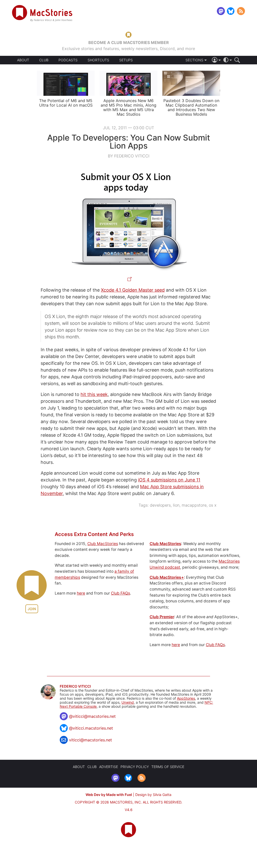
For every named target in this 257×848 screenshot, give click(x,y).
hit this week (94, 394)
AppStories (186, 698)
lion (176, 505)
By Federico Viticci (128, 155)
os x (212, 505)
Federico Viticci (75, 686)
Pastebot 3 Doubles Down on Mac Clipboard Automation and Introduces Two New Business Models (191, 107)
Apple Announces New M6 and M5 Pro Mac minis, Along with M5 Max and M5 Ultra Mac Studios (128, 107)
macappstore (194, 505)
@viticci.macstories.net (91, 728)
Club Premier (162, 616)
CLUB (43, 60)
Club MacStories (102, 543)
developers (160, 505)
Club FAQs (120, 593)
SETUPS (126, 60)
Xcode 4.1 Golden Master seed (133, 290)
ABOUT (23, 60)
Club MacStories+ (167, 577)
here (81, 593)
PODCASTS (68, 60)
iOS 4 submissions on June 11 (169, 479)
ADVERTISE (108, 767)
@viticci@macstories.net (92, 716)
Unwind (127, 702)
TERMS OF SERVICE (167, 767)
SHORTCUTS (98, 60)
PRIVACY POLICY (134, 767)
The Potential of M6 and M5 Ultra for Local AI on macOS (66, 103)
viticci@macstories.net (90, 740)
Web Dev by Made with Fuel (109, 794)
